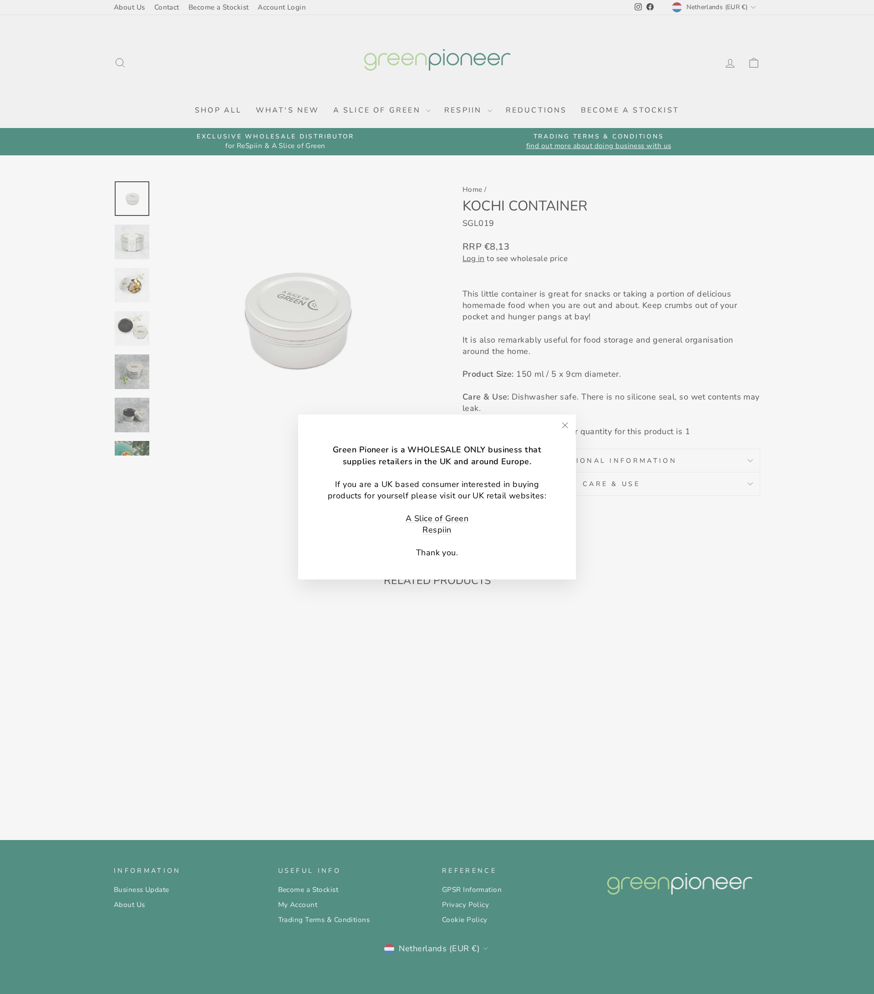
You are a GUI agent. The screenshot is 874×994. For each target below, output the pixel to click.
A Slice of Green (437, 518)
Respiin (436, 529)
